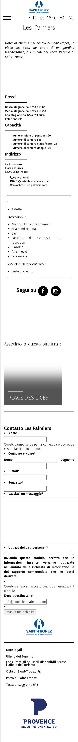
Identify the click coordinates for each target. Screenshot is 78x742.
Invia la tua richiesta (20, 612)
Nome (8, 460)
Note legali (14, 650)
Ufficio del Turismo (19, 656)
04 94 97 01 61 (21, 177)
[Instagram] (56, 291)
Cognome (67, 460)
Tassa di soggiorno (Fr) (22, 684)
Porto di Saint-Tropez (21, 678)
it (34, 18)
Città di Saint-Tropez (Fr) (23, 671)
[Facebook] (43, 291)
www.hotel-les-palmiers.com (30, 185)
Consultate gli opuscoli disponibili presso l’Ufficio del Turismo (36, 663)
